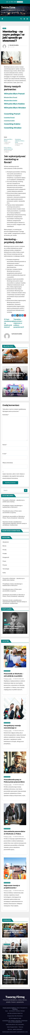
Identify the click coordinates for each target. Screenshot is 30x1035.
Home (6, 1011)
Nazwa (5, 444)
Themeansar (14, 1009)
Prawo (4, 561)
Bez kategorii (7, 670)
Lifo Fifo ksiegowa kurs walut (15, 1018)
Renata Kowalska (14, 45)
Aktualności (6, 542)
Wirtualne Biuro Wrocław (15, 108)
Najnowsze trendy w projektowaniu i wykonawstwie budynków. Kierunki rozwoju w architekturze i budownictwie (15, 523)
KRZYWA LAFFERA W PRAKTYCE (15, 1013)
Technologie (6, 568)
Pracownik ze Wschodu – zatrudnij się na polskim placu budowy (13, 676)
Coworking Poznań (12, 114)
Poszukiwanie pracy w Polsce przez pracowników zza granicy (14, 782)
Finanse (5, 565)
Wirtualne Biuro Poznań (14, 94)
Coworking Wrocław (12, 128)
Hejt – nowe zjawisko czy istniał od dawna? (14, 627)
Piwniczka (21, 1027)
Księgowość (6, 557)
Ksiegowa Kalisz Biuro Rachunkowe (15, 1015)
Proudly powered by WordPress (9, 1007)
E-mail (5, 453)
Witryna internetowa (8, 462)
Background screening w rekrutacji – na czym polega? (14, 375)
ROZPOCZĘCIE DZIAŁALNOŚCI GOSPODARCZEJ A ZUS (15, 1031)
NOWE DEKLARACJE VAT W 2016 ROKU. (15, 1024)
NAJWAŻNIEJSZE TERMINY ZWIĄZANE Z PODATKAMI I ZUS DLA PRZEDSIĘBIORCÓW (15, 1021)
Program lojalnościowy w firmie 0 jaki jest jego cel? (14, 391)
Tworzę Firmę (8, 7)
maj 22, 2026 (8, 678)
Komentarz (6, 414)
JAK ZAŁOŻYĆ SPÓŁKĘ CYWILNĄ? (17, 1011)
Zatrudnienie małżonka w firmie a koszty (19, 141)
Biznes (4, 28)
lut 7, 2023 (8, 630)
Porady (4, 549)
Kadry (4, 572)
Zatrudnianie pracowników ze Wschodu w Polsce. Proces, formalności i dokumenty (15, 980)
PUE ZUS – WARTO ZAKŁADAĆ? (15, 1029)
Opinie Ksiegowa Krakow (12, 1027)
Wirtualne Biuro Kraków (10, 100)
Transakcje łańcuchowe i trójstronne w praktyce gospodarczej (18, 323)
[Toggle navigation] (27, 18)
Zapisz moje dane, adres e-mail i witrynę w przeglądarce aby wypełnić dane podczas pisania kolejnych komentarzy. (14, 476)
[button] (21, 18)
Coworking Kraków (12, 124)
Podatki (5, 553)
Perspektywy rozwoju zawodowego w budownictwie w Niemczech (15, 728)
